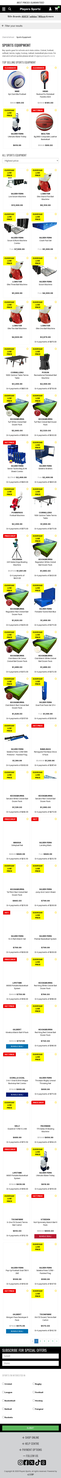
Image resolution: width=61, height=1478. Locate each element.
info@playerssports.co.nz (44, 56)
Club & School (8, 37)
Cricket (8, 1384)
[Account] (50, 8)
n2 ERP (30, 1474)
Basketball (10, 1400)
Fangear (39, 1409)
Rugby (38, 1384)
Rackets (9, 1417)
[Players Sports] (30, 9)
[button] (3, 9)
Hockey (39, 1400)
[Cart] (56, 8)
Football (39, 1392)
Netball (8, 1409)
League (8, 1392)
